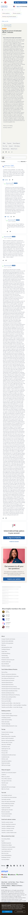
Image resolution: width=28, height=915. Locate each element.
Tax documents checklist (7, 813)
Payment (9, 143)
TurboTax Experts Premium (7, 682)
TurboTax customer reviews (7, 822)
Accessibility (4, 887)
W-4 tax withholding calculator (8, 803)
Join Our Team (11, 882)
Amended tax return (6, 746)
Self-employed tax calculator (7, 805)
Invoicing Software (5, 859)
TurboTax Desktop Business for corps (9, 725)
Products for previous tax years (8, 659)
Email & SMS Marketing (6, 855)
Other (4, 143)
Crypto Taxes (4, 651)
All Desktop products (6, 717)
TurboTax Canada (5, 657)
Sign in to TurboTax (15, 537)
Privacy (21, 882)
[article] (14, 173)
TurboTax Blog (5, 655)
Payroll (3, 841)
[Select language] (14, 6)
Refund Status (6, 148)
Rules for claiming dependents (8, 740)
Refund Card (14, 148)
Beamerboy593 (7, 25)
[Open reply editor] (14, 157)
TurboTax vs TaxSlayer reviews (8, 828)
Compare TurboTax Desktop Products (9, 715)
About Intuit (4, 882)
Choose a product (16, 13)
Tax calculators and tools (7, 795)
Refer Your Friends (5, 789)
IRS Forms (4, 645)
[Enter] (2, 9)
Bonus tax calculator (6, 811)
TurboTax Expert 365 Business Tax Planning (11, 694)
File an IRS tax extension (7, 778)
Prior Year (5, 146)
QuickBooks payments (6, 843)
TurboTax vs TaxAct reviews (7, 830)
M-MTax (7, 611)
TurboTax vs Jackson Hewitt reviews (9, 832)
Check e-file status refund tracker (8, 801)
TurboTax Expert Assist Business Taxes (9, 690)
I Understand (7, 911)
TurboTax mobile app (6, 661)
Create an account (14, 541)
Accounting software (6, 838)
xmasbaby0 (8, 622)
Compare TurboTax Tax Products (8, 639)
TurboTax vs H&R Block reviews (8, 826)
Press (17, 882)
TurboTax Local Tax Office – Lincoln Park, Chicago (12, 707)
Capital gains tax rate (6, 748)
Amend (11, 146)
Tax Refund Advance (6, 649)
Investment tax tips (5, 757)
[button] (4, 6)
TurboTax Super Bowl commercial (9, 824)
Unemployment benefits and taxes (9, 754)
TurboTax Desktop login (7, 713)
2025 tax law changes (6, 765)
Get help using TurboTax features (9, 16)
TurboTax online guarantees (7, 643)
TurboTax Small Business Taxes (8, 692)
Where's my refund (6, 776)
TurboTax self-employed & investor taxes (10, 676)
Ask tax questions (6, 13)
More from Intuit (5, 853)
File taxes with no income (7, 742)
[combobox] (11, 9)
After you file (5, 21)
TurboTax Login (5, 782)
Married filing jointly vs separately (9, 736)
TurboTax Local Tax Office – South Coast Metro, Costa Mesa (14, 705)
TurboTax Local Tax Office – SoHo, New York (11, 703)
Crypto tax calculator (6, 807)
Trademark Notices (5, 885)
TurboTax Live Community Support (9, 772)
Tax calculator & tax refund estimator (9, 797)
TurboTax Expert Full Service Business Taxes (11, 688)
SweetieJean (7, 165)
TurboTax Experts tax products (8, 680)
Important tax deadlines (6, 761)
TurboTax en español (6, 665)
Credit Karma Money (6, 653)
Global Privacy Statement (6, 905)
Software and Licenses (11, 883)
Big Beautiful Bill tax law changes (8, 787)
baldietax (8, 626)
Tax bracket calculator (6, 799)
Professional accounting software (8, 847)
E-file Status (17, 146)
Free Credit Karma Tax (6, 851)
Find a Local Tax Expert (6, 699)
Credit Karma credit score (7, 849)
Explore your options (14, 579)
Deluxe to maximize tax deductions (9, 674)
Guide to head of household (7, 738)
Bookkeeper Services (6, 857)
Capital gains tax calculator (7, 809)
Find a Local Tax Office (6, 701)
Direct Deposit (16, 143)
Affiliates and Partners (17, 885)
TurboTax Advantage (6, 723)
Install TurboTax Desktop (7, 719)
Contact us (4, 774)
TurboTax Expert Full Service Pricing (9, 686)
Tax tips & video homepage (7, 732)
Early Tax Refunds (5, 663)
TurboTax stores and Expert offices (9, 697)
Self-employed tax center (7, 647)
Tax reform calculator (6, 816)
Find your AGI (4, 752)
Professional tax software (7, 845)
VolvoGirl (8, 615)
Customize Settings (20, 911)
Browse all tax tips (5, 734)
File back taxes (5, 750)
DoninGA (8, 618)
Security (3, 883)
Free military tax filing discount (8, 678)
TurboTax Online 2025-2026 (7, 641)
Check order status (5, 721)
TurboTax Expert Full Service (7, 684)
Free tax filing (4, 672)
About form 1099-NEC (6, 744)
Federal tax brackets (6, 763)
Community (4, 784)
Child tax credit (5, 759)
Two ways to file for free (6, 780)
